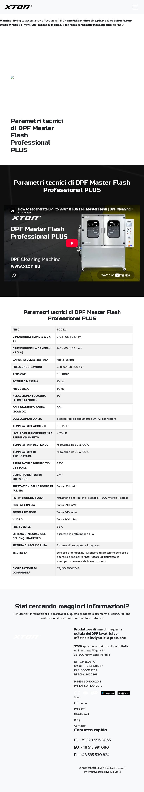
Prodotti (79, 708)
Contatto (80, 725)
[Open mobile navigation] (133, 7)
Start (77, 697)
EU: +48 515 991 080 (91, 747)
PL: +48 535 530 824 (92, 755)
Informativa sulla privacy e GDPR (102, 772)
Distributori (81, 714)
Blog (77, 720)
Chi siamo (80, 703)
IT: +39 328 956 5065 (92, 740)
